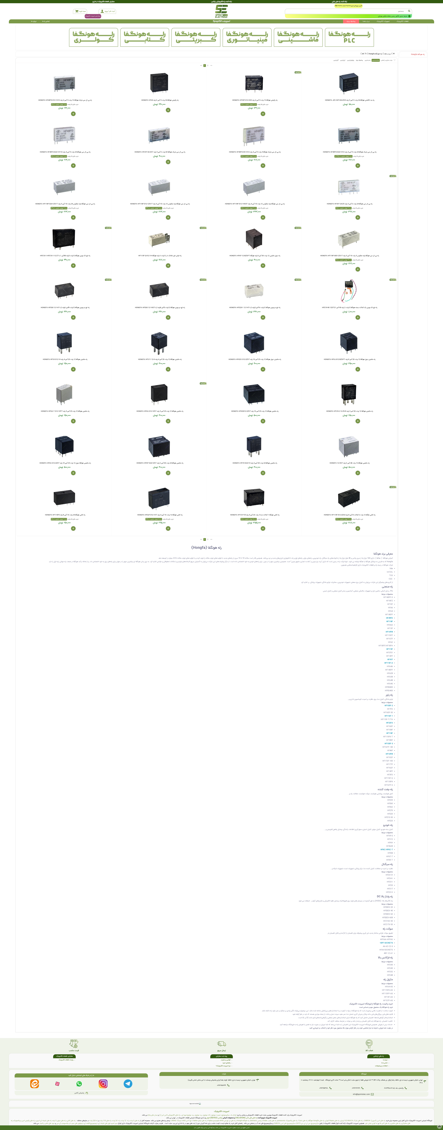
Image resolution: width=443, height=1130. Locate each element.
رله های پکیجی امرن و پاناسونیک (24, 1120)
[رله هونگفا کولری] (93, 37)
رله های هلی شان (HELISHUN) (246, 1118)
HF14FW (389, 631)
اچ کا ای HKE (187, 1120)
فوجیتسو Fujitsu (213, 1120)
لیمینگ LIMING (175, 1120)
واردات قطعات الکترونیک (66, 1060)
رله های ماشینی (396, 1123)
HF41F (390, 659)
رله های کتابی (71, 1120)
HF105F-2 (389, 705)
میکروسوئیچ (225, 1115)
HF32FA (389, 722)
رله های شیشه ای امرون (44, 1120)
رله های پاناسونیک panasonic (287, 1120)
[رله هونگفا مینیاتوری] (247, 37)
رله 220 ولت (94, 1120)
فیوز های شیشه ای (104, 1123)
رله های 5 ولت (135, 1120)
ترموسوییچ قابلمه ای (90, 1123)
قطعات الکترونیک (402, 21)
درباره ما (33, 21)
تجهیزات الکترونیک (383, 21)
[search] (348, 11)
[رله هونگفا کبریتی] (195, 37)
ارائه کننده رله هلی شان (339, 1)
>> (211, 65)
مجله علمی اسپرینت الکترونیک (93, 16)
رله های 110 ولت (105, 1120)
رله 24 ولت (116, 1120)
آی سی (58, 1123)
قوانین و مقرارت (225, 1060)
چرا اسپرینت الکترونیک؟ (223, 1066)
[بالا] (439, 1126)
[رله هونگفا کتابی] (144, 37)
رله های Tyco (303, 1120)
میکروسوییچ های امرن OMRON (284, 1123)
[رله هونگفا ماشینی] (298, 37)
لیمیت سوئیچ (216, 1115)
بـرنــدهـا (366, 21)
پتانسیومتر (65, 1123)
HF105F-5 (389, 743)
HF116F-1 (389, 716)
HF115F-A (388, 663)
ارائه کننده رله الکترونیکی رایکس (221, 1)
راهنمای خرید (226, 1063)
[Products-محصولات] (394, 53)
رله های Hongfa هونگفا (316, 1120)
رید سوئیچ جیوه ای (188, 1115)
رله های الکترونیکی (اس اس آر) (169, 1115)
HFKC (383, 849)
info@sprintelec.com (361, 1094)
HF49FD (389, 618)
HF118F (389, 621)
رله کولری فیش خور (371, 1123)
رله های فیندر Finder (270, 1120)
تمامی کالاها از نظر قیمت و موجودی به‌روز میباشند (392, 16)
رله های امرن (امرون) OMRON (374, 1120)
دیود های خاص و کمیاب (47, 1123)
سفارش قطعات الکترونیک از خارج (104, 1)
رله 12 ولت (125, 1120)
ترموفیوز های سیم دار (76, 1123)
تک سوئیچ (206, 1115)
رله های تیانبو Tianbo (199, 1120)
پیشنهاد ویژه (351, 21)
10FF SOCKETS (386, 943)
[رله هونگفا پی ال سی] (349, 37)
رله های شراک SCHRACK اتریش (351, 1120)
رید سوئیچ (198, 1115)
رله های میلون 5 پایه (59, 1120)
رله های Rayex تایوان (332, 1120)
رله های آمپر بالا (385, 1123)
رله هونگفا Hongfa (243, 1120)
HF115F (389, 649)
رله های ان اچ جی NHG (228, 1120)
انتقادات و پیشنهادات (381, 1066)
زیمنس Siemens (256, 1120)
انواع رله (233, 1115)
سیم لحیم (114, 1123)
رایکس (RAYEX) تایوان (214, 1118)
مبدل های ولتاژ (152, 1115)
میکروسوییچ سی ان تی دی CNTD (307, 1123)
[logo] (221, 11)
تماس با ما (45, 21)
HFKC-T (389, 849)
